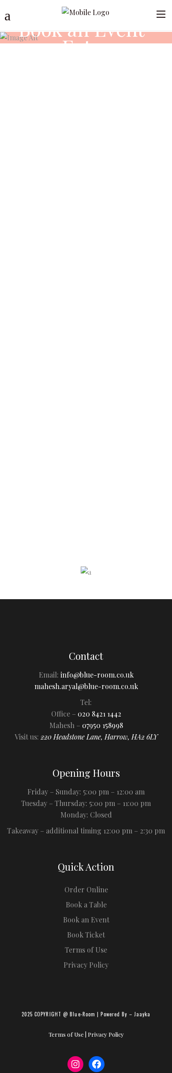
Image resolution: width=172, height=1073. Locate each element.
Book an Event (86, 919)
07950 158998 (102, 725)
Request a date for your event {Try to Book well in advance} (79, 174)
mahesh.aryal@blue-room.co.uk (86, 686)
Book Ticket (86, 934)
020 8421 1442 (99, 713)
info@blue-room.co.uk (97, 674)
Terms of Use (86, 949)
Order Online (86, 889)
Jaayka (142, 1014)
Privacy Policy (92, 516)
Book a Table (86, 904)
